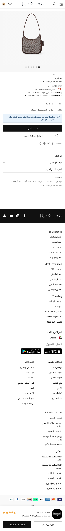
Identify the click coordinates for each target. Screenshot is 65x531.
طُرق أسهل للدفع (26, 383)
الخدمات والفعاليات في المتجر (52, 424)
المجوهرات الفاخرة (54, 316)
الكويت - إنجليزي (55, 473)
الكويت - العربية (55, 478)
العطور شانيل (55, 252)
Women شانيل (55, 284)
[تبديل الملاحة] (61, 4)
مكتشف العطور (55, 431)
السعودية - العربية (54, 488)
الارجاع (59, 388)
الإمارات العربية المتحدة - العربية (51, 466)
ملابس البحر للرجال (54, 322)
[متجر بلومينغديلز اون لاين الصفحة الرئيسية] (32, 4)
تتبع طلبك (57, 383)
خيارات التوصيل (55, 372)
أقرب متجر (30, 372)
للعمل (31, 388)
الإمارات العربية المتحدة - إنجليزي (51, 458)
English (53, 337)
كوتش (58, 78)
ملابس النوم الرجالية (53, 311)
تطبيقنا (31, 377)
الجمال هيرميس (55, 289)
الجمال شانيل (56, 237)
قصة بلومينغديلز (27, 367)
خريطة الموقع (28, 403)
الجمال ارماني (56, 274)
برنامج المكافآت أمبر (53, 444)
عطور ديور (57, 247)
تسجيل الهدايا (56, 418)
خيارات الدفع (56, 377)
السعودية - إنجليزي (54, 483)
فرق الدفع (57, 393)
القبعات (58, 306)
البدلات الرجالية (55, 301)
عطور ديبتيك (56, 269)
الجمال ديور (57, 242)
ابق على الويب (48, 524)
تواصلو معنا (57, 367)
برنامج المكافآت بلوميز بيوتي (52, 438)
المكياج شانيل (56, 279)
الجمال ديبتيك (56, 257)
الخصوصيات (29, 393)
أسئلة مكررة (57, 398)
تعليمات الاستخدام (26, 398)
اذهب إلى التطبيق (17, 524)
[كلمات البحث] (54, 4)
